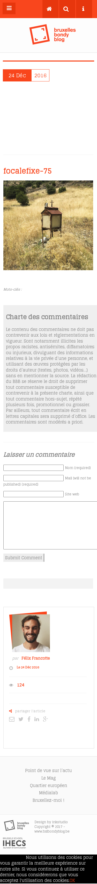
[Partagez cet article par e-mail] (13, 719)
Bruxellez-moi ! (48, 800)
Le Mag (48, 778)
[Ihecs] (14, 847)
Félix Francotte (35, 658)
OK (72, 880)
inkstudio (60, 822)
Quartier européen (48, 785)
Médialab (48, 792)
